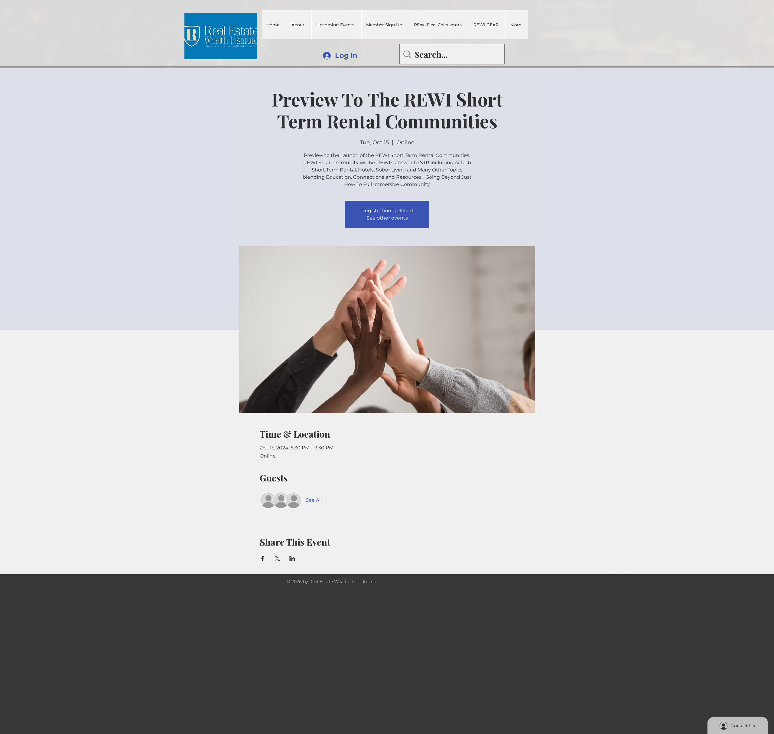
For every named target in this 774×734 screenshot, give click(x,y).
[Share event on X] (277, 558)
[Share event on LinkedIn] (292, 558)
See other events (387, 218)
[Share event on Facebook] (262, 558)
